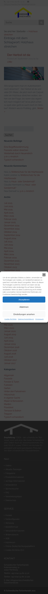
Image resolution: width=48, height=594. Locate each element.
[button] (44, 275)
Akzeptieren (24, 299)
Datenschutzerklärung (26, 319)
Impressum (39, 319)
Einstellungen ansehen (24, 314)
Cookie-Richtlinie (10, 319)
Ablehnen (24, 307)
